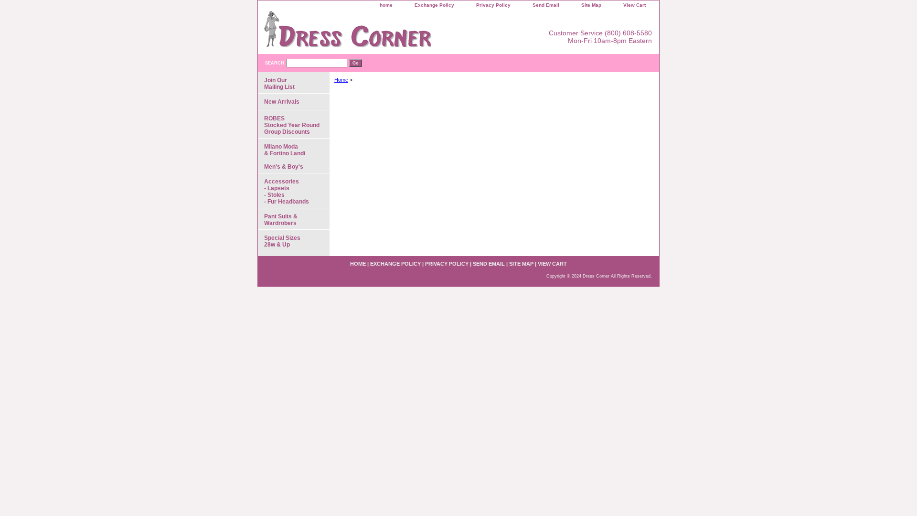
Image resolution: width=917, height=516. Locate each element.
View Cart (634, 5)
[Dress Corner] (377, 32)
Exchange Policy (434, 5)
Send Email (546, 5)
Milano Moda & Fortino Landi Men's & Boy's (284, 156)
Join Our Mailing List (279, 83)
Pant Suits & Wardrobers (281, 219)
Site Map (591, 5)
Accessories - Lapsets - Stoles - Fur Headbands (286, 191)
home (386, 5)
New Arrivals (281, 101)
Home (341, 80)
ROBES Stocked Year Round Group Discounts (292, 125)
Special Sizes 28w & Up (282, 241)
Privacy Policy (493, 5)
